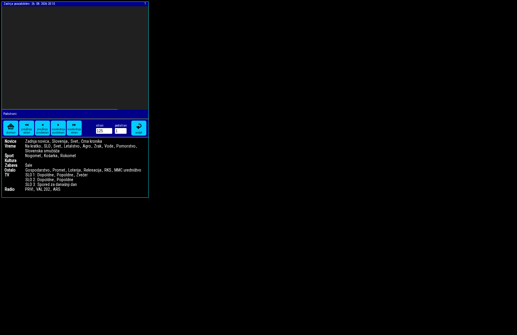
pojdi (139, 132)
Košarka (50, 155)
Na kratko (33, 146)
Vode (108, 146)
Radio (10, 189)
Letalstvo (72, 146)
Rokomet (68, 155)
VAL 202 (43, 189)
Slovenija (60, 141)
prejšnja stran (26, 130)
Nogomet (33, 155)
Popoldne (65, 174)
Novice (10, 141)
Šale (28, 165)
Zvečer (82, 174)
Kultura (10, 160)
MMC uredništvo (127, 170)
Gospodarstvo (37, 170)
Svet (74, 141)
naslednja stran (74, 130)
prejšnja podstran (43, 130)
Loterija (74, 170)
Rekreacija (92, 170)
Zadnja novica (37, 141)
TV (7, 174)
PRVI (29, 189)
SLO (47, 146)
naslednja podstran (58, 130)
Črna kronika (91, 141)
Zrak (97, 146)
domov (11, 132)
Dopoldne (45, 174)
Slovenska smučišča (42, 150)
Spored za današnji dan (57, 184)
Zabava (11, 165)
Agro (87, 146)
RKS (107, 170)
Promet (59, 170)
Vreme (10, 146)
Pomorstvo (126, 146)
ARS (56, 189)
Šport (9, 155)
